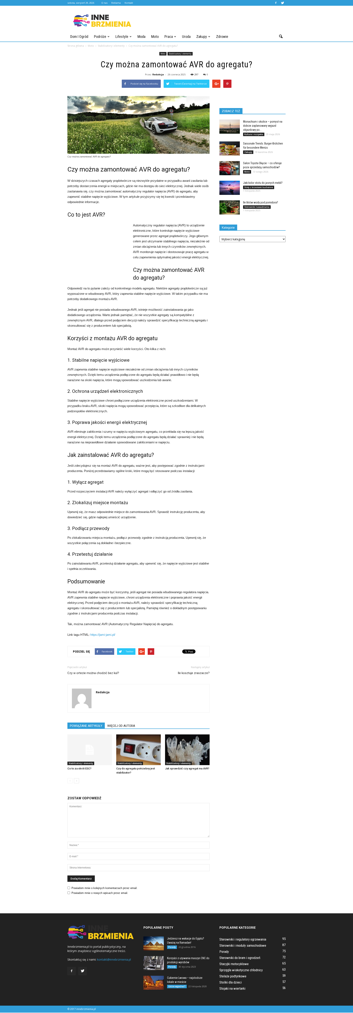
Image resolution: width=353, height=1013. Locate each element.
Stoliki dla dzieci (230, 982)
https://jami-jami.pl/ (102, 634)
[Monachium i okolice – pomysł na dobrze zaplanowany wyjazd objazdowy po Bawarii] (229, 127)
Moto (155, 36)
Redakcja (158, 74)
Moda (141, 36)
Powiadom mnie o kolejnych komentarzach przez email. (104, 888)
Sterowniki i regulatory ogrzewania (242, 939)
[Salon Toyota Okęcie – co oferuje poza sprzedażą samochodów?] (229, 168)
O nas (104, 2)
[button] (281, 37)
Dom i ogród (79, 36)
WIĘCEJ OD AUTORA (121, 726)
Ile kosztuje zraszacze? (194, 673)
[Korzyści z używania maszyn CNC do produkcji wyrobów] (153, 963)
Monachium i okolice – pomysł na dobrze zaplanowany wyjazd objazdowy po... (262, 125)
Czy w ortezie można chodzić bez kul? (93, 673)
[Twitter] (282, 3)
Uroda (186, 36)
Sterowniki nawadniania (256, 207)
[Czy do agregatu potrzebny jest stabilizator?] (138, 749)
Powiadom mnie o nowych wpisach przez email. (99, 892)
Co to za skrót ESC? (79, 768)
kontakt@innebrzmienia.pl (114, 959)
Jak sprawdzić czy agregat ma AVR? (187, 768)
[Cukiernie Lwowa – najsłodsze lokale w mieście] (153, 983)
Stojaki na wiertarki (232, 988)
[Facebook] (276, 3)
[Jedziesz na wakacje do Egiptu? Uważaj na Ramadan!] (153, 943)
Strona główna (75, 45)
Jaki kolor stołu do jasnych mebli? (263, 182)
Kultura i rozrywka (253, 134)
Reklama (116, 2)
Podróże (100, 36)
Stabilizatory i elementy (180, 53)
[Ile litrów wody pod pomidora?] (229, 207)
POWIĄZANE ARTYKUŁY (86, 726)
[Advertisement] (211, 20)
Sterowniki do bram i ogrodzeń (239, 958)
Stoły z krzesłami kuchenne (258, 187)
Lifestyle (121, 36)
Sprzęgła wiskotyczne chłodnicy (241, 970)
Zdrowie (222, 36)
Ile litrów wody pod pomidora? (260, 202)
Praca (168, 36)
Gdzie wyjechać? (176, 986)
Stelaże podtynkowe (232, 976)
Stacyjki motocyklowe (234, 964)
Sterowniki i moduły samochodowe (242, 945)
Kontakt (129, 2)
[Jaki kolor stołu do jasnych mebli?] (229, 188)
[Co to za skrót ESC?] (89, 749)
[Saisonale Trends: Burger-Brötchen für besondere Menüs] (229, 148)
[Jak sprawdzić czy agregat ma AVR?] (187, 749)
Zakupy (201, 36)
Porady (172, 947)
